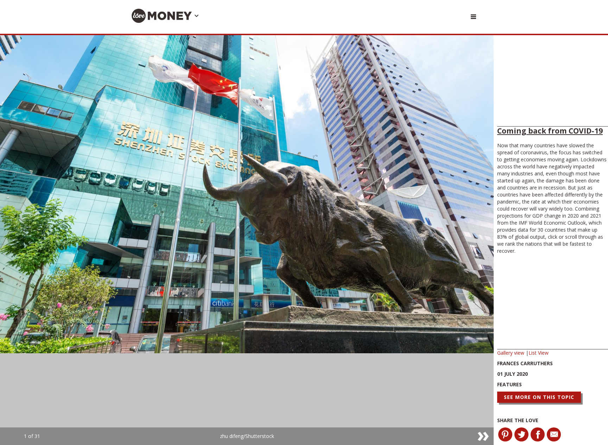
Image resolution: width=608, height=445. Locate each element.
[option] (247, 240)
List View (538, 352)
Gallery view (511, 352)
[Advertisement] (552, 83)
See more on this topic (539, 397)
